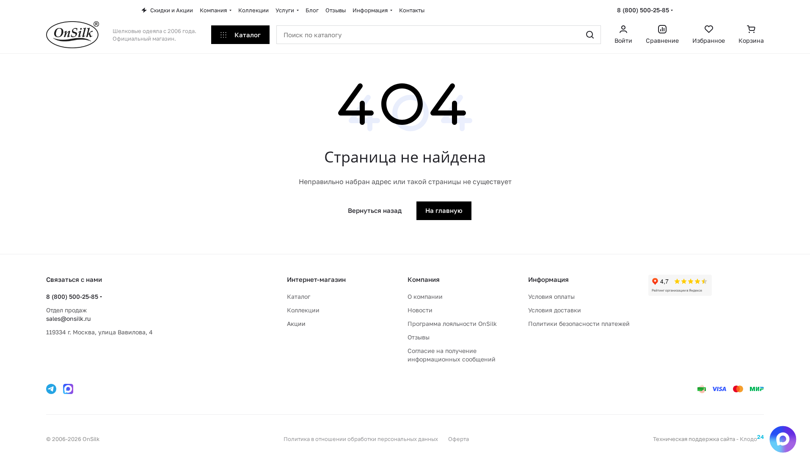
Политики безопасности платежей (579, 323)
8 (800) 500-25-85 (643, 10)
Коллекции (303, 310)
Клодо (752, 438)
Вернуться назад (375, 210)
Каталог (298, 296)
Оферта (458, 438)
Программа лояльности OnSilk (452, 323)
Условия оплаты (551, 296)
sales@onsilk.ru (68, 318)
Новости (420, 310)
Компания (424, 279)
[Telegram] (51, 389)
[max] (68, 389)
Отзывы (419, 337)
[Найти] (590, 35)
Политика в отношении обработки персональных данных (361, 438)
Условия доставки (554, 310)
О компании (425, 296)
